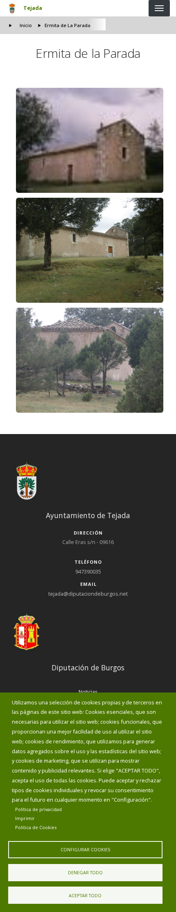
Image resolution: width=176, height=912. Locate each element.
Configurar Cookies (85, 849)
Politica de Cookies (35, 827)
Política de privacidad (38, 809)
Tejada (32, 7)
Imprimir (25, 818)
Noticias (88, 691)
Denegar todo (85, 872)
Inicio (26, 25)
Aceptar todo (85, 895)
